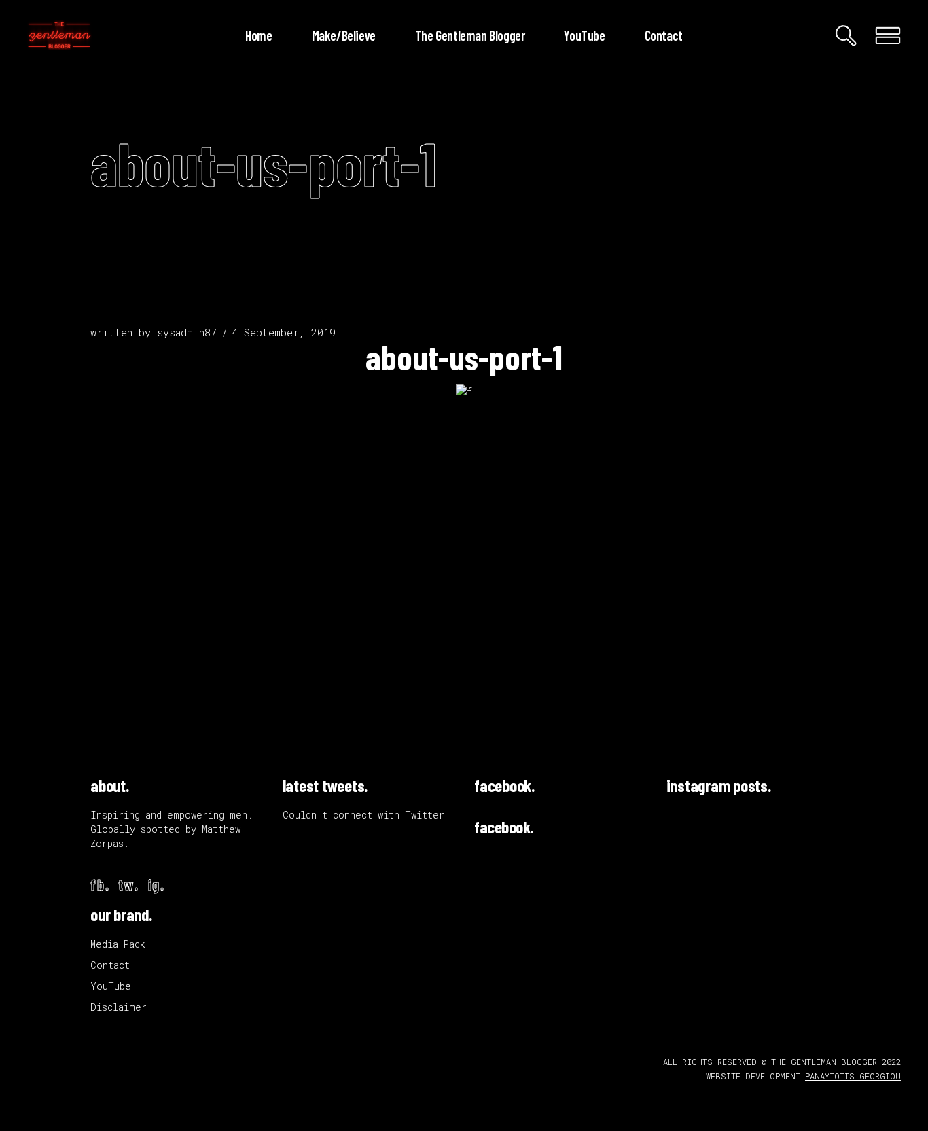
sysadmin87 (187, 332)
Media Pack (117, 943)
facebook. (504, 785)
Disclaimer (118, 1007)
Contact (110, 964)
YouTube (110, 986)
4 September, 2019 (284, 332)
